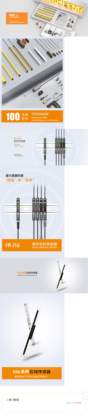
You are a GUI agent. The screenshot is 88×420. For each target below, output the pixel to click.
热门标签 (78, 403)
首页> (73, 403)
